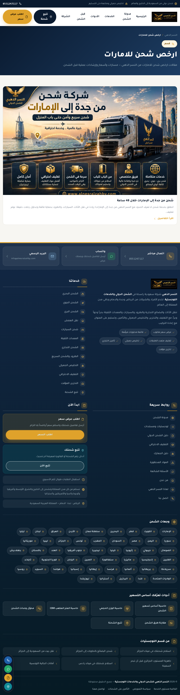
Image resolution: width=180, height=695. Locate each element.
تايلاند (27, 560)
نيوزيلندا (84, 579)
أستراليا (104, 579)
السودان (116, 541)
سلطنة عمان (92, 531)
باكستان (36, 550)
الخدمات (109, 16)
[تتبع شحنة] (8, 686)
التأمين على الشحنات (118, 689)
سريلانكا (166, 569)
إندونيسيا (147, 560)
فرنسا (110, 569)
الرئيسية (141, 16)
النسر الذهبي (171, 35)
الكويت (148, 531)
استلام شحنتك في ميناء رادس (95, 663)
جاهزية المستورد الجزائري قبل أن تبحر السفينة (151, 663)
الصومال (166, 550)
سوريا (167, 541)
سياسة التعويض (142, 689)
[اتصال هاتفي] (8, 660)
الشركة (66, 16)
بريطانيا (146, 569)
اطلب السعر (45, 434)
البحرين (114, 531)
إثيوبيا (129, 550)
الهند (54, 550)
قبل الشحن (81, 17)
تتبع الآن (45, 466)
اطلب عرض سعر (17, 17)
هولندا (56, 569)
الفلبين (167, 560)
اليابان (70, 560)
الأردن (72, 531)
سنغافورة (108, 560)
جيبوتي (147, 550)
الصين (88, 560)
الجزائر (62, 541)
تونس (79, 541)
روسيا (20, 569)
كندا (140, 579)
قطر (131, 531)
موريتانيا (28, 541)
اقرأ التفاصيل (165, 218)
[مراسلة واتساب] (8, 669)
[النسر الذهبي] (164, 17)
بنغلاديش (15, 550)
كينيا (112, 550)
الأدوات (95, 16)
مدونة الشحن (127, 17)
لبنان (38, 531)
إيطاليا (93, 569)
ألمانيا (127, 569)
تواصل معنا (98, 689)
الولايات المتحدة (162, 579)
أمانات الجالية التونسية (42, 663)
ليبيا (45, 541)
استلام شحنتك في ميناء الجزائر (154, 651)
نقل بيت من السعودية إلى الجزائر (36, 651)
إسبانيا (75, 569)
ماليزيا (127, 560)
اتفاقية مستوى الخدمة (165, 689)
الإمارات (166, 531)
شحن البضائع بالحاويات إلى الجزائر (94, 651)
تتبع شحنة (44, 17)
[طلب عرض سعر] (8, 678)
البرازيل (123, 579)
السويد (39, 569)
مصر (134, 541)
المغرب (97, 541)
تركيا (22, 531)
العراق (54, 531)
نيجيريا (96, 550)
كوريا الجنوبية (49, 560)
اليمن (150, 541)
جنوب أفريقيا (75, 550)
